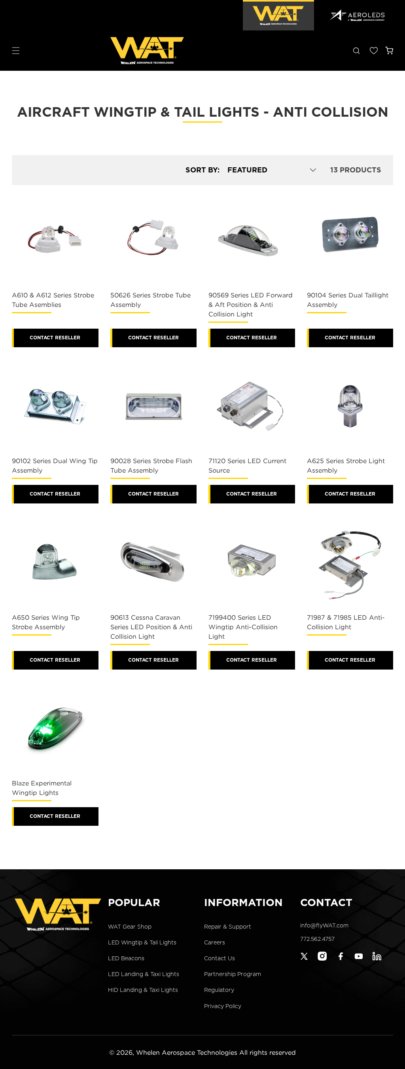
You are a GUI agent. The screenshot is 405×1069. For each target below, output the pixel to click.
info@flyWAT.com (324, 925)
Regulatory (219, 990)
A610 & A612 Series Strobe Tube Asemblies (53, 299)
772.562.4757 (317, 939)
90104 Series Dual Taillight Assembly (347, 299)
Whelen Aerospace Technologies (186, 1052)
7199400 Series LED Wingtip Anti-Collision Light (243, 627)
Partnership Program (232, 974)
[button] (16, 50)
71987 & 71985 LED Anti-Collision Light (346, 622)
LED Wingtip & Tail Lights (142, 942)
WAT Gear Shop (129, 926)
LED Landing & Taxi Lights (143, 974)
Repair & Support (227, 926)
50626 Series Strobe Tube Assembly (150, 299)
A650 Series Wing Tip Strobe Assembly (46, 622)
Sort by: (202, 170)
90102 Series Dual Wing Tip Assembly (55, 465)
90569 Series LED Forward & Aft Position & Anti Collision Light (250, 304)
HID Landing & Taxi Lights (143, 990)
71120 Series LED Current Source (247, 465)
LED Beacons (126, 958)
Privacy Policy (222, 1006)
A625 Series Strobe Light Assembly (346, 465)
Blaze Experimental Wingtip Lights (42, 788)
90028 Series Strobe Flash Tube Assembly (151, 465)
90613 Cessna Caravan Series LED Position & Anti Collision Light (151, 627)
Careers (214, 942)
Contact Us (219, 958)
